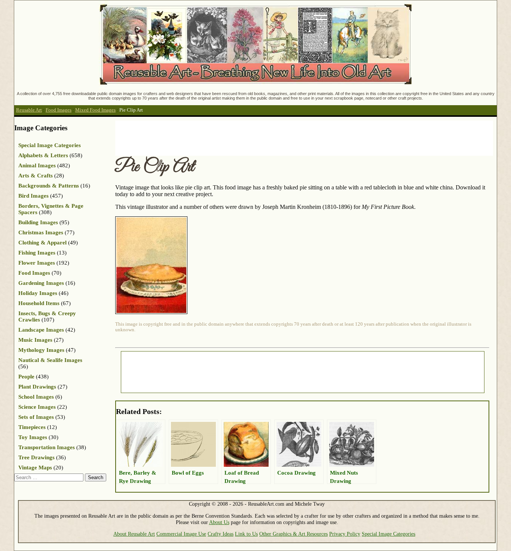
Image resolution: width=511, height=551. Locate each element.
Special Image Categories (49, 145)
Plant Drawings (37, 387)
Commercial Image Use (181, 534)
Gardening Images (41, 283)
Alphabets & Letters (43, 155)
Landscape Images (41, 330)
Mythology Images (41, 350)
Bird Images (33, 196)
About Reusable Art (134, 534)
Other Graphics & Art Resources (293, 534)
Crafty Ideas (220, 534)
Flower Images (36, 263)
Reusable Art (29, 110)
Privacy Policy (344, 534)
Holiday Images (37, 293)
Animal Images (37, 165)
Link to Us (246, 534)
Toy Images (32, 437)
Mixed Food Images (95, 110)
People (26, 377)
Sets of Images (36, 417)
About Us (219, 522)
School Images (36, 397)
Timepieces (32, 427)
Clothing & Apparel (42, 243)
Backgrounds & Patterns (48, 186)
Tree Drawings (36, 457)
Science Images (37, 407)
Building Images (38, 222)
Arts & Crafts (35, 176)
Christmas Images (40, 232)
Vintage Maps (35, 468)
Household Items (38, 303)
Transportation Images (46, 447)
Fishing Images (36, 253)
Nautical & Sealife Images (50, 360)
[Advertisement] (251, 137)
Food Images (58, 110)
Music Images (35, 340)
